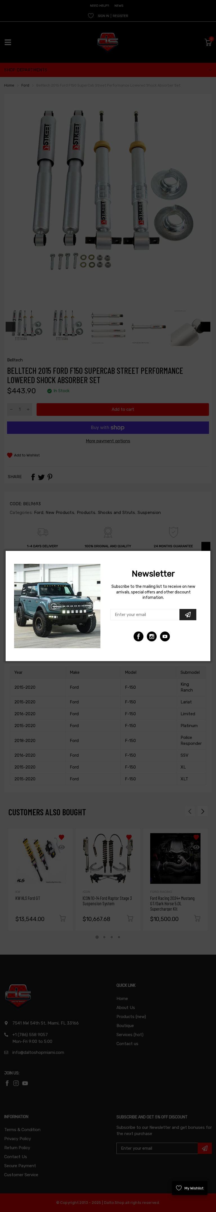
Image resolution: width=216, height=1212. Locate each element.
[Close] (205, 546)
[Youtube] (152, 636)
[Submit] (187, 614)
